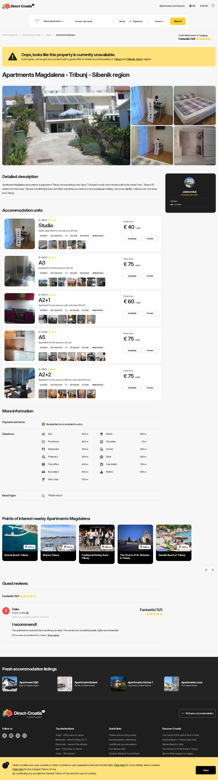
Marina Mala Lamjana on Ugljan (177, 753)
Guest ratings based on (193, 37)
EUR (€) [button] (204, 5)
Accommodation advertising (122, 739)
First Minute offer (117, 749)
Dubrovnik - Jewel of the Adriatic (71, 744)
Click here (119, 765)
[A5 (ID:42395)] (19, 345)
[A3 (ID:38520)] (19, 271)
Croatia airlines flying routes (122, 735)
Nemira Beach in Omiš (173, 744)
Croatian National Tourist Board (124, 753)
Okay (206, 770)
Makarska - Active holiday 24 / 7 (71, 739)
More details (98, 236)
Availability (132, 239)
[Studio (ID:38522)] (19, 234)
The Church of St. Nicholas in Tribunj (180, 749)
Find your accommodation (199, 713)
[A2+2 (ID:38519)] (19, 383)
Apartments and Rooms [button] (172, 5)
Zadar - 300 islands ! (65, 753)
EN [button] (193, 5)
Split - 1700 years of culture (69, 749)
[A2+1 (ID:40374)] (19, 308)
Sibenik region (135, 59)
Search (178, 21)
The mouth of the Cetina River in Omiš (180, 735)
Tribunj (117, 59)
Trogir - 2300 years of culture (70, 735)
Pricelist (150, 239)
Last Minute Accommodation (122, 744)
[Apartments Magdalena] (66, 126)
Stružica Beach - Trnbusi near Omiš (179, 739)
